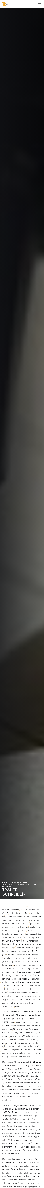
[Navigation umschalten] (40, 4)
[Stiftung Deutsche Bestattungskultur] (7, 4)
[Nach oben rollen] (38, 1182)
